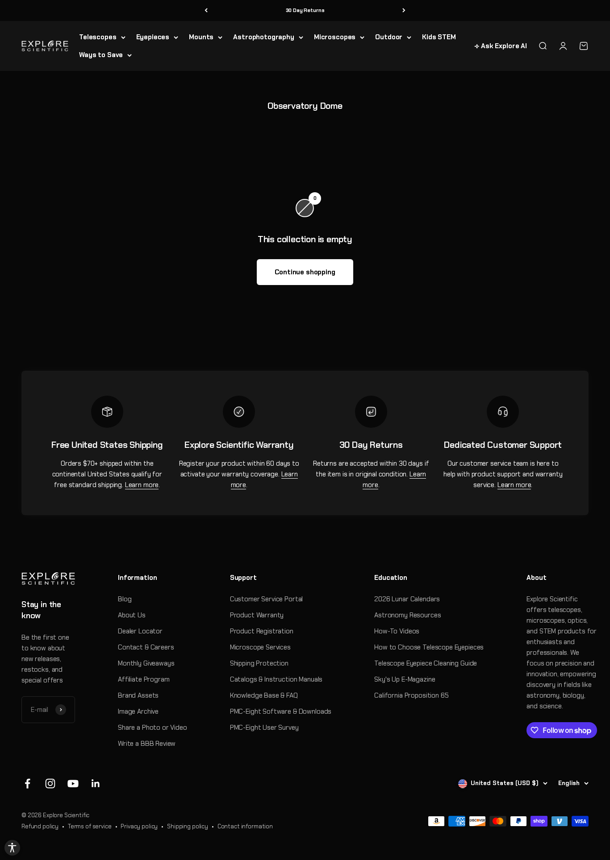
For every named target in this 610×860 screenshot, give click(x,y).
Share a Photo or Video (152, 727)
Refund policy (39, 826)
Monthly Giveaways (146, 663)
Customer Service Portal (266, 599)
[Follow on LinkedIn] (96, 783)
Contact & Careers (146, 647)
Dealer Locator (140, 631)
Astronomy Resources (407, 615)
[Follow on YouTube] (73, 783)
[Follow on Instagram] (50, 783)
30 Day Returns (305, 10)
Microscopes (334, 37)
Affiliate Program (143, 679)
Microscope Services (260, 647)
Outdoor (388, 37)
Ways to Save (101, 54)
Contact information (245, 826)
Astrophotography (263, 37)
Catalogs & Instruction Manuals (276, 679)
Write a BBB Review (146, 743)
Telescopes (98, 37)
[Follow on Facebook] (27, 783)
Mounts (201, 37)
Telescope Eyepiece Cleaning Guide (425, 663)
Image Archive (138, 711)
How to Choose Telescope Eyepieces (429, 647)
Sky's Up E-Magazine (404, 679)
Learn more (142, 484)
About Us (132, 615)
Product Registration (261, 631)
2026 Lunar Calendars (407, 599)
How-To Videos (396, 631)
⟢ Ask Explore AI (500, 45)
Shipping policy (187, 826)
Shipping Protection (259, 663)
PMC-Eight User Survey (264, 727)
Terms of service (90, 826)
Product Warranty (257, 615)
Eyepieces (153, 37)
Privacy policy (139, 826)
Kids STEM (439, 37)
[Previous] (206, 10)
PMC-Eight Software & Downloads (281, 711)
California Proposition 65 (411, 695)
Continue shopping (305, 272)
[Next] (403, 10)
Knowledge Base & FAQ (264, 695)
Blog (124, 599)
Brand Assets (138, 695)
